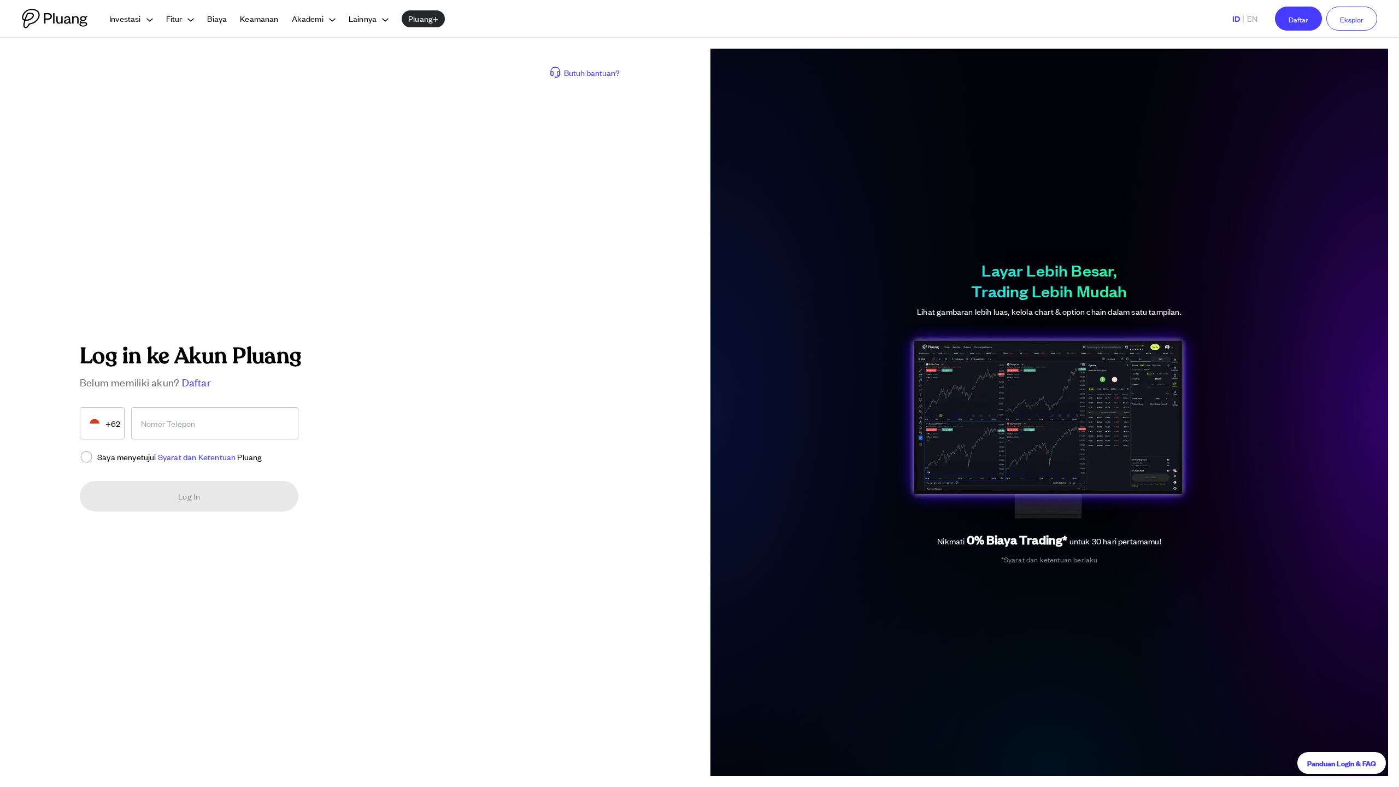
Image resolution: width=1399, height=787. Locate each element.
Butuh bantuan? (592, 72)
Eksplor (1351, 19)
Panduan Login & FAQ (1341, 762)
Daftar (1298, 19)
